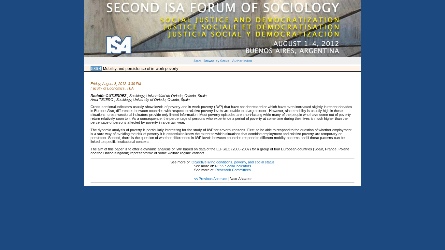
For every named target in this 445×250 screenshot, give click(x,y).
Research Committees (233, 170)
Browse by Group (217, 60)
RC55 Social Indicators (233, 166)
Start (197, 60)
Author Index (242, 60)
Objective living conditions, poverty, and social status (233, 162)
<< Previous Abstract (210, 179)
